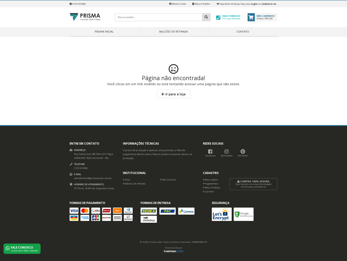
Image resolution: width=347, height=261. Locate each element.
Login (254, 3)
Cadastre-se (269, 3)
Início (127, 179)
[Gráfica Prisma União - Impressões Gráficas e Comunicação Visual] (85, 25)
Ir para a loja (175, 94)
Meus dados (211, 179)
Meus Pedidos (202, 3)
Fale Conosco (168, 179)
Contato (243, 31)
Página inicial (104, 31)
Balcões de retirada (173, 31)
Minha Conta (179, 3)
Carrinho (209, 191)
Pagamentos (211, 183)
